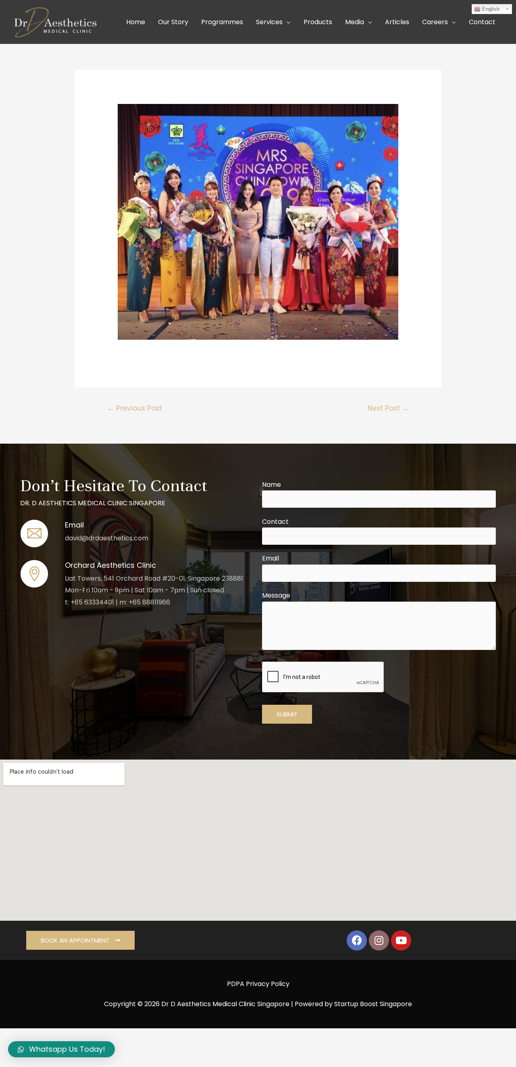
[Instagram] (379, 940)
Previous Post (134, 408)
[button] (80, 940)
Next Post (388, 408)
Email (270, 558)
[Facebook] (357, 940)
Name (271, 484)
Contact (275, 521)
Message (276, 595)
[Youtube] (401, 940)
